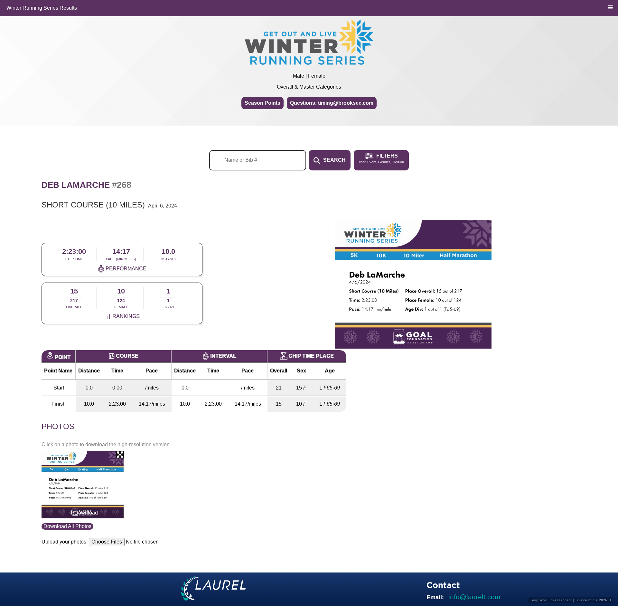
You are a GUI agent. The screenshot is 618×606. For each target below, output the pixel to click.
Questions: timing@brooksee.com (331, 103)
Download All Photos (67, 526)
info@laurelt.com (474, 597)
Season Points (262, 103)
